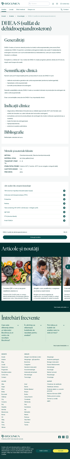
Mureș (3, 414)
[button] (63, 190)
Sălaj (2, 419)
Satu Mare (27, 419)
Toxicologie (27, 377)
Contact (66, 9)
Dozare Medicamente (53, 364)
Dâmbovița (27, 402)
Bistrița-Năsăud (28, 389)
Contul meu (4, 374)
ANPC (48, 401)
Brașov (26, 391)
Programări (4, 369)
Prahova (26, 417)
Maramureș (4, 412)
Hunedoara (27, 407)
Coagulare (27, 364)
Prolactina (7, 199)
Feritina (6, 203)
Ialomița (3, 409)
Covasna (4, 402)
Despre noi (4, 367)
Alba (2, 384)
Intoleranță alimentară (30, 372)
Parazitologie (51, 374)
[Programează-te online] (57, 3)
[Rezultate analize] (53, 3)
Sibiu (2, 422)
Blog (2, 362)
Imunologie (21, 16)
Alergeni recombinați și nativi (32, 357)
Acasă (3, 16)
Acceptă (60, 450)
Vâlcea (3, 427)
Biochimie (27, 362)
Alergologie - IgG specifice (32, 359)
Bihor (2, 389)
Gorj (25, 404)
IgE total (7, 212)
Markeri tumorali (52, 372)
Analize (11, 16)
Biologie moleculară (53, 362)
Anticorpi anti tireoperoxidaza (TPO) (16, 195)
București (4, 394)
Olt (2, 417)
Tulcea (26, 424)
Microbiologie (28, 374)
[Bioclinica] (10, 3)
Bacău (26, 386)
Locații (3, 364)
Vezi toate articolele (60, 307)
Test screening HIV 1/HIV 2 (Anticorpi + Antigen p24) (21, 208)
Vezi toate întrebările (60, 345)
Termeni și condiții (52, 398)
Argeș (3, 386)
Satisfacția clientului (53, 386)
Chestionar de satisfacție (54, 384)
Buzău (26, 394)
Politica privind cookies (53, 396)
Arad (25, 384)
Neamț (26, 414)
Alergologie (50, 357)
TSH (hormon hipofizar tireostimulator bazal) (18, 191)
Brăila (3, 391)
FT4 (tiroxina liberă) (10, 216)
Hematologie (50, 367)
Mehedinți (27, 412)
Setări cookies (43, 450)
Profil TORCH (8, 220)
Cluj (2, 399)
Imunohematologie (29, 369)
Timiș (2, 424)
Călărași (3, 397)
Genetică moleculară (30, 367)
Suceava (26, 422)
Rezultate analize (6, 372)
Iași (25, 409)
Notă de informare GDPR (54, 393)
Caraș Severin (28, 397)
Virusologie (50, 377)
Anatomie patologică (53, 359)
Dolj (2, 404)
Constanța (27, 399)
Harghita (3, 407)
